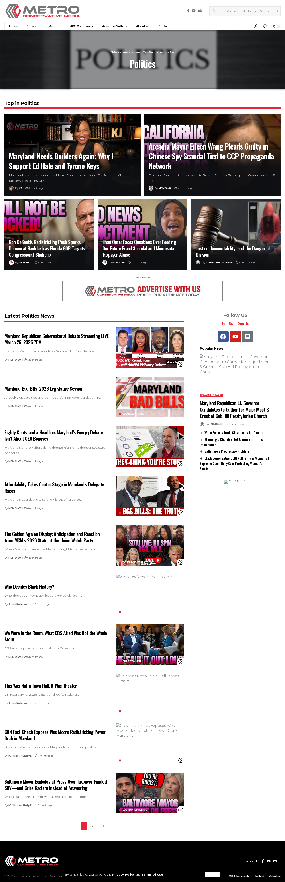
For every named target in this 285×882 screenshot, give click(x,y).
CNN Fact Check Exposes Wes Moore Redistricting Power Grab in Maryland (54, 735)
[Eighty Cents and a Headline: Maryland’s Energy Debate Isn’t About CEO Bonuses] (150, 446)
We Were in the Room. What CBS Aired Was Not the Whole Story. (55, 636)
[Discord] (200, 10)
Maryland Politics (135, 364)
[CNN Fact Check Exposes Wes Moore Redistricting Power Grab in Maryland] (150, 743)
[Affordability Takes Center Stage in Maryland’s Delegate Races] (150, 496)
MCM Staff (165, 188)
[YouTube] (194, 10)
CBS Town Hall (132, 661)
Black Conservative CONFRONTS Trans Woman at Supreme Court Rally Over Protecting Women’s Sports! (234, 463)
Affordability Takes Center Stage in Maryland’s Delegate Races (54, 487)
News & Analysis (211, 395)
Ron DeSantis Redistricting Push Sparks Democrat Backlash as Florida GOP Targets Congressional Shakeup (47, 248)
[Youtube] (235, 336)
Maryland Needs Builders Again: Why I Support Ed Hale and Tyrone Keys (61, 160)
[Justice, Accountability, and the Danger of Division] (236, 234)
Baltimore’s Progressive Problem (226, 451)
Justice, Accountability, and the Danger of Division (233, 251)
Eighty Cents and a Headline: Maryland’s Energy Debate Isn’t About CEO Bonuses (53, 435)
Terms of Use (152, 874)
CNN (125, 760)
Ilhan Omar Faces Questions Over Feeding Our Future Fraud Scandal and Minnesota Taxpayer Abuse (139, 248)
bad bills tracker (134, 414)
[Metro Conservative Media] (42, 11)
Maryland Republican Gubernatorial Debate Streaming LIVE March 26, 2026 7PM (56, 339)
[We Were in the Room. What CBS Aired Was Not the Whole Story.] (150, 644)
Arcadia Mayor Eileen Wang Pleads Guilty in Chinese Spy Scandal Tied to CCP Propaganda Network (211, 155)
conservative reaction (137, 562)
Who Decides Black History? (29, 586)
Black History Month (136, 612)
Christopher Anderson (219, 262)
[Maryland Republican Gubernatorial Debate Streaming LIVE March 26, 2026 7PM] (150, 347)
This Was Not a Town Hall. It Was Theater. (40, 685)
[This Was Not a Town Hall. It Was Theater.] (150, 694)
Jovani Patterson (18, 604)
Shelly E (26, 755)
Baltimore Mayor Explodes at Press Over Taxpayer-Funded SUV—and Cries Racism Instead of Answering (55, 784)
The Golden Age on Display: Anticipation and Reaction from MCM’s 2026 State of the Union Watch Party (52, 537)
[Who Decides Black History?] (150, 595)
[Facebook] (188, 10)
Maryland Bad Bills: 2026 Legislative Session (43, 388)
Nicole (17, 755)
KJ (20, 188)
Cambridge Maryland (136, 711)
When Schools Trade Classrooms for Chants (233, 432)
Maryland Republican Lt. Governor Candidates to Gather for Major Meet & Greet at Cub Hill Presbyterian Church (234, 409)
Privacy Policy (123, 874)
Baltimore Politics (135, 810)
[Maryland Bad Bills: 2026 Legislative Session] (150, 397)
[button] (212, 874)
